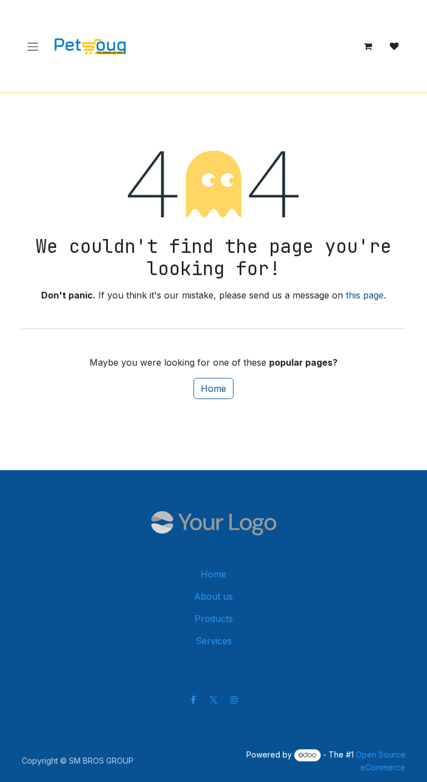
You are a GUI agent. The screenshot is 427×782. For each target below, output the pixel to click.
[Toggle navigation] (33, 45)
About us (213, 596)
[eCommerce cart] (367, 46)
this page (365, 295)
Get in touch (214, 662)
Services (214, 640)
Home (213, 388)
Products (214, 618)
